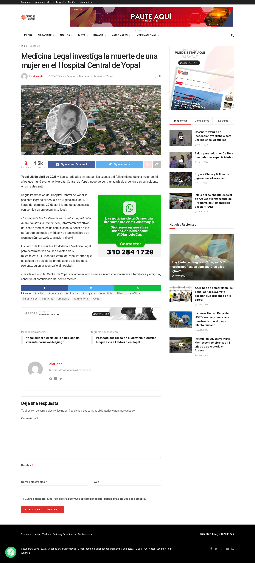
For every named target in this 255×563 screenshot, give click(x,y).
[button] (10, 552)
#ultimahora (81, 298)
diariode (38, 76)
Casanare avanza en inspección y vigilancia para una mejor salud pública (213, 136)
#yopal (96, 298)
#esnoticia (106, 293)
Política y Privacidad (63, 534)
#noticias (47, 298)
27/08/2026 (179, 276)
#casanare (55, 293)
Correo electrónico (34, 482)
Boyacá (60, 2)
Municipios (85, 76)
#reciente (63, 298)
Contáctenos (85, 534)
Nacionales (119, 35)
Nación (71, 2)
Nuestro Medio (41, 534)
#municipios (30, 298)
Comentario (29, 418)
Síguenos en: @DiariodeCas (61, 549)
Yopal (109, 76)
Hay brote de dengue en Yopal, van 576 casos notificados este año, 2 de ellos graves (199, 266)
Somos (25, 534)
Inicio (28, 35)
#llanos (121, 293)
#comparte (89, 293)
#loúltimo (136, 293)
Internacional (86, 2)
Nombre (27, 465)
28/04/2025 (55, 76)
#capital (39, 293)
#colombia (72, 293)
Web (96, 481)
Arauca (39, 2)
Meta (49, 2)
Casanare (26, 2)
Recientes (99, 76)
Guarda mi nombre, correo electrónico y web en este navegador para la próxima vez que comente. (85, 498)
